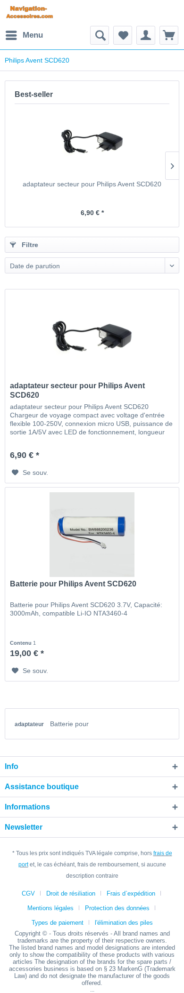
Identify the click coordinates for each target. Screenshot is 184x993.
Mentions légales (50, 908)
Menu (33, 35)
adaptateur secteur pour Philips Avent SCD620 (92, 184)
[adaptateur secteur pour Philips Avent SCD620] (92, 142)
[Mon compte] (145, 35)
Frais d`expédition (131, 893)
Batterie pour (69, 724)
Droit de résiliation (70, 893)
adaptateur (30, 724)
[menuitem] (24, 35)
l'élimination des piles (124, 922)
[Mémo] (122, 35)
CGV (28, 893)
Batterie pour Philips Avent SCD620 (73, 584)
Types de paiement (58, 922)
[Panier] (168, 35)
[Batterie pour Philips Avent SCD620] (92, 534)
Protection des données (117, 908)
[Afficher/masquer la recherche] (99, 35)
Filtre (29, 244)
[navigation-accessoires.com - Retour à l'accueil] (29, 13)
